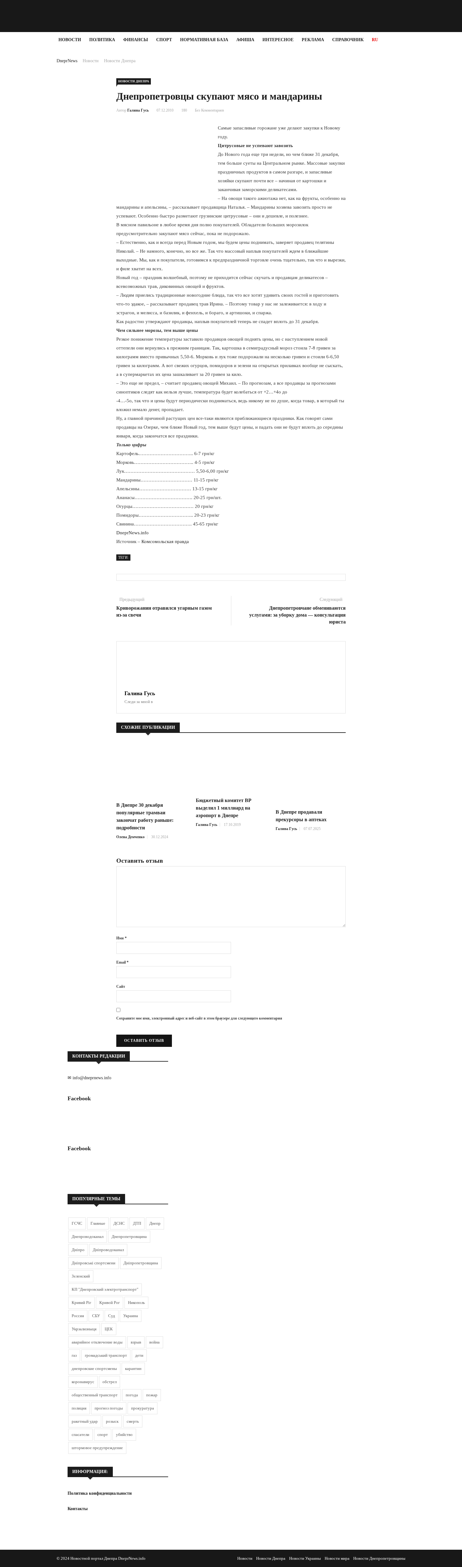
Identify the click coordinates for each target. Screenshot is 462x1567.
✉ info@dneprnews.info (89, 1077)
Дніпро (78, 1249)
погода (132, 1395)
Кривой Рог (109, 1302)
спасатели (80, 1434)
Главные (98, 1223)
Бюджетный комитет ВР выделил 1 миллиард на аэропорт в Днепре (223, 808)
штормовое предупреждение (97, 1447)
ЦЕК (109, 1329)
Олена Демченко (130, 837)
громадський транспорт (106, 1355)
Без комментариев (209, 110)
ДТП (137, 1223)
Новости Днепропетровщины (379, 1558)
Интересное (278, 39)
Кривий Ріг (81, 1302)
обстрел (109, 1381)
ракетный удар (85, 1421)
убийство (124, 1434)
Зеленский (81, 1276)
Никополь (136, 1302)
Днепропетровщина (129, 1236)
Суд (111, 1315)
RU (375, 39)
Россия (78, 1315)
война (154, 1342)
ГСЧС (77, 1223)
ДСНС (119, 1223)
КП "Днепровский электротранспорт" (105, 1289)
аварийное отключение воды (97, 1342)
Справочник (348, 39)
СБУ (96, 1315)
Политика (102, 39)
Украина (130, 1315)
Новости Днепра (119, 60)
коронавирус (83, 1381)
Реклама (313, 39)
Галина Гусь (138, 110)
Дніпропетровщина (141, 1263)
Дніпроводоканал (108, 1249)
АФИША (245, 39)
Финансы (135, 39)
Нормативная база (204, 39)
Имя (121, 938)
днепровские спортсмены (94, 1368)
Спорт (164, 39)
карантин (133, 1368)
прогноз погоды (109, 1408)
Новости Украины (305, 1558)
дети (139, 1355)
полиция (79, 1408)
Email (122, 962)
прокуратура (142, 1408)
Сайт (120, 986)
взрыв (136, 1342)
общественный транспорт (95, 1395)
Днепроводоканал (87, 1236)
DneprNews (67, 60)
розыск (112, 1421)
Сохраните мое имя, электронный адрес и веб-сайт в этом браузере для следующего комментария (199, 1018)
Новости (69, 39)
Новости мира (337, 1558)
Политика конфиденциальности (100, 1493)
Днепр (155, 1223)
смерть (133, 1421)
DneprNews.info (132, 532)
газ (74, 1355)
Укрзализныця (84, 1329)
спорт (102, 1434)
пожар (151, 1395)
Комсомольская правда (165, 541)
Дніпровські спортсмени (93, 1263)
